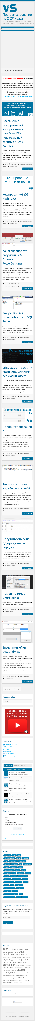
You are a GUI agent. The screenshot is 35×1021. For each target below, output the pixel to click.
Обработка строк (23, 876)
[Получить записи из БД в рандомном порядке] (17, 527)
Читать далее (28, 169)
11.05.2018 (14, 283)
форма (25, 897)
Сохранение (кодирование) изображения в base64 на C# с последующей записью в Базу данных (13, 133)
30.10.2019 (14, 164)
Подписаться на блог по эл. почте (16, 906)
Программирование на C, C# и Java (17, 16)
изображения (20, 888)
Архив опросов (8, 838)
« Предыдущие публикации (11, 689)
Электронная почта (11, 744)
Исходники (7, 873)
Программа (7, 879)
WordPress (7, 864)
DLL (14, 855)
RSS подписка (9, 753)
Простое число (16, 879)
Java (19, 855)
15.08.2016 (14, 609)
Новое (23, 765)
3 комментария (9, 678)
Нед (15, 769)
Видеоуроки (23, 164)
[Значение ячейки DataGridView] (17, 632)
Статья (25, 882)
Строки (6, 885)
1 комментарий (14, 166)
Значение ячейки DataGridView (14, 649)
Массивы (28, 873)
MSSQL (18, 858)
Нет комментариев (25, 286)
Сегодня (9, 769)
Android (9, 818)
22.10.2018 (14, 221)
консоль (15, 891)
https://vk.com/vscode (25, 96)
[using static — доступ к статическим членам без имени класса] (17, 356)
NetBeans (26, 858)
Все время (25, 769)
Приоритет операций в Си (17, 429)
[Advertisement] (17, 49)
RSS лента (8, 751)
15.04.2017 (14, 396)
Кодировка (20, 873)
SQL (6, 861)
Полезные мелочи (7, 286)
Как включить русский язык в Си (18, 793)
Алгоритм (15, 864)
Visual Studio (13, 861)
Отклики (16, 765)
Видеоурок (13, 867)
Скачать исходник (9, 882)
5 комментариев (9, 611)
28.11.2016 (14, 508)
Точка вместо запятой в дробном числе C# (17, 486)
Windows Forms (22, 861)
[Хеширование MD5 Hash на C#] (17, 183)
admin (6, 164)
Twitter (7, 749)
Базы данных (23, 283)
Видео (6, 867)
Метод (6, 876)
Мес (19, 769)
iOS (8, 820)
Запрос (23, 870)
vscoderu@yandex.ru (10, 96)
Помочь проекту (10, 756)
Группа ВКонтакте (10, 747)
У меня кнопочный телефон (15, 824)
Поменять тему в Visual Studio (14, 595)
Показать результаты (17, 834)
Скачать (25, 879)
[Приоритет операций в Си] (17, 415)
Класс (14, 873)
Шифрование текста (9, 888)
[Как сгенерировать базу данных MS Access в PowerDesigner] (17, 239)
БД (20, 864)
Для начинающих (9, 870)
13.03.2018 (14, 337)
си (21, 894)
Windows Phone (11, 822)
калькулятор (7, 891)
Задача (17, 870)
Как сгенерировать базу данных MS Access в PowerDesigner (15, 257)
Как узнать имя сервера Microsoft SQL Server (17, 317)
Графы (20, 867)
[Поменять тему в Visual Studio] (17, 582)
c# (9, 855)
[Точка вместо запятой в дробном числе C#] (17, 472)
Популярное (8, 765)
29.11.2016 (14, 453)
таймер (19, 897)
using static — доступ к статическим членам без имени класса (17, 372)
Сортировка (18, 882)
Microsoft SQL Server (9, 858)
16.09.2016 (14, 563)
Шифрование (19, 885)
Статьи (15, 286)
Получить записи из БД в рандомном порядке (16, 543)
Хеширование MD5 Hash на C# (15, 196)
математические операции (11, 894)
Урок (12, 885)
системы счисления (9, 897)
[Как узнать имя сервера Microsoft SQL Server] (17, 302)
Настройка (13, 876)
